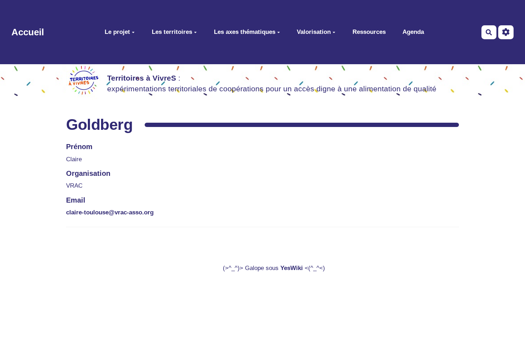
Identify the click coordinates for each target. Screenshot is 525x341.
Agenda (413, 32)
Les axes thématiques (244, 32)
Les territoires (172, 32)
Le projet (117, 32)
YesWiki (291, 268)
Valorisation (314, 32)
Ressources (369, 32)
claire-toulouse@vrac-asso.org (110, 212)
